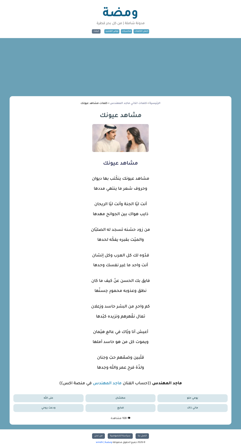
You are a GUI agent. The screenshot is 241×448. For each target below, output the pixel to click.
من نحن (98, 436)
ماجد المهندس (107, 383)
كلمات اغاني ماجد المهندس (128, 103)
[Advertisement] (120, 66)
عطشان (120, 398)
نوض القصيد (111, 31)
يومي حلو (192, 398)
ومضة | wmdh (104, 442)
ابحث (96, 31)
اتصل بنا (142, 436)
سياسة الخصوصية (120, 436)
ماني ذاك (192, 408)
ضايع (120, 408)
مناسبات (126, 31)
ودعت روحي (48, 408)
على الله (48, 398)
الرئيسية (154, 103)
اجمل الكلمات (141, 31)
